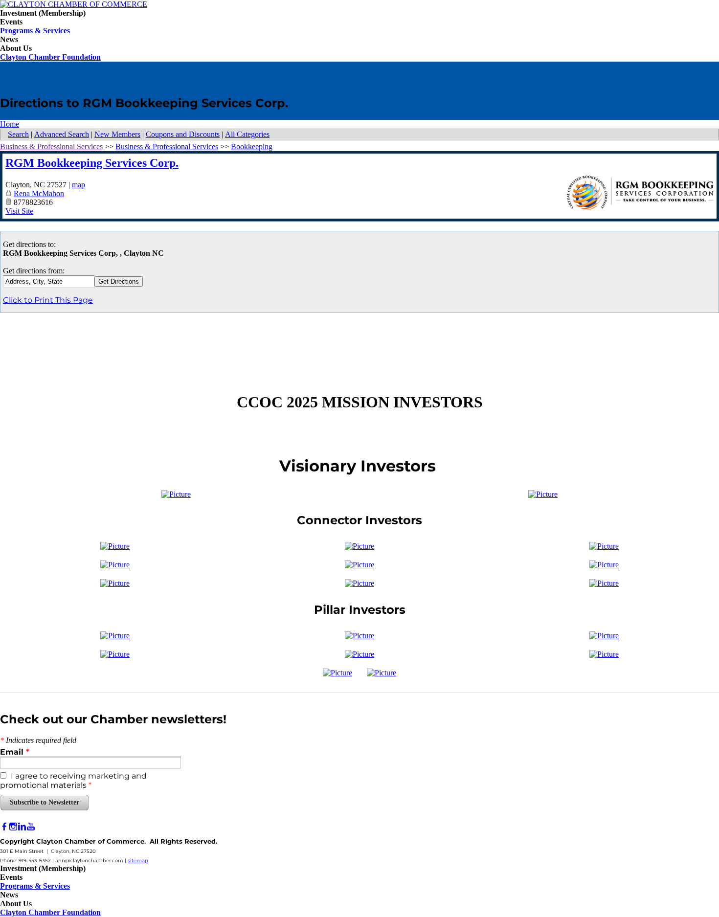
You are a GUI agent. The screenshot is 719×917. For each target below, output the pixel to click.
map (78, 184)
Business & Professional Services (51, 146)
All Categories (247, 134)
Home (9, 124)
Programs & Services (35, 30)
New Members (117, 134)
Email (14, 752)
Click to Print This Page (48, 300)
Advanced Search (61, 134)
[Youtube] (31, 827)
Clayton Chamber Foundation (50, 57)
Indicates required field (38, 740)
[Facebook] (4, 827)
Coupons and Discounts (183, 134)
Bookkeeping (251, 146)
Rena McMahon (39, 193)
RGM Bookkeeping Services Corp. (92, 163)
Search (18, 134)
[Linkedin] (22, 827)
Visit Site (19, 211)
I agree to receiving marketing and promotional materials (73, 780)
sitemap (138, 860)
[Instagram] (13, 827)
